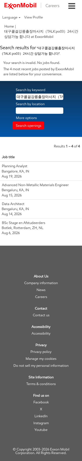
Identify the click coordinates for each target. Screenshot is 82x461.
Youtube (41, 430)
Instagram (41, 423)
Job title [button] (8, 157)
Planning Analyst (14, 166)
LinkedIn (41, 416)
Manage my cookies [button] (41, 359)
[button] (72, 6)
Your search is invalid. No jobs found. (31, 63)
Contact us (41, 315)
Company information (41, 283)
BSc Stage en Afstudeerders (23, 223)
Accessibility (41, 333)
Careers (41, 297)
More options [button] (26, 118)
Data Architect (13, 204)
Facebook (41, 402)
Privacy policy (41, 352)
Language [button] (10, 17)
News (41, 290)
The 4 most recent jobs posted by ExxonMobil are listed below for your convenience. (38, 71)
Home (9, 26)
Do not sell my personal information (41, 366)
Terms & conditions (41, 384)
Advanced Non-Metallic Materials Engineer (35, 185)
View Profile (33, 17)
